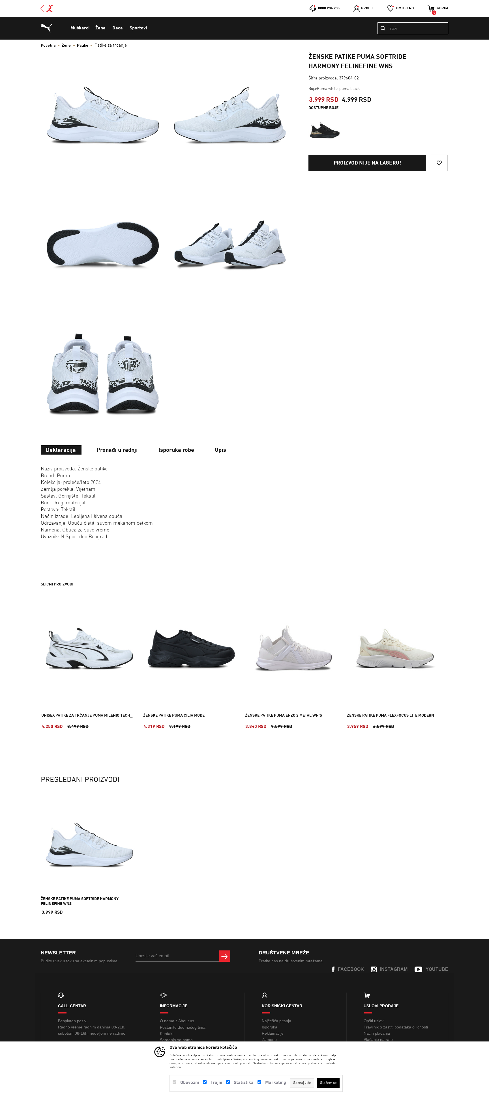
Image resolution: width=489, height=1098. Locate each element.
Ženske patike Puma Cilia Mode (174, 715)
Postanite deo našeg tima (182, 1027)
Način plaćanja (377, 1033)
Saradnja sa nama (176, 1040)
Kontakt (166, 1033)
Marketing (275, 1082)
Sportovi (138, 28)
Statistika (244, 1082)
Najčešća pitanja (276, 1021)
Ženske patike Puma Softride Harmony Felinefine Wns (80, 901)
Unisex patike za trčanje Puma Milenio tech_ (86, 715)
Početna (48, 45)
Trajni (216, 1082)
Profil (367, 8)
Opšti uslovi (374, 1021)
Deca (117, 28)
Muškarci (79, 28)
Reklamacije (273, 1033)
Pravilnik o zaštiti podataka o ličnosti (396, 1027)
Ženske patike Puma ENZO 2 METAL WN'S (283, 715)
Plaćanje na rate (378, 1039)
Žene (100, 28)
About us (186, 1021)
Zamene (269, 1039)
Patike (82, 45)
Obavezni (189, 1082)
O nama (167, 1021)
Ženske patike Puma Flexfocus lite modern (390, 715)
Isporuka (269, 1027)
